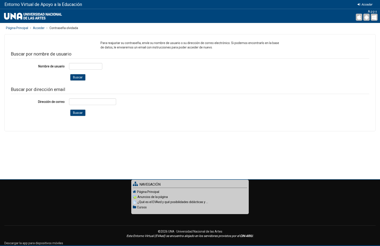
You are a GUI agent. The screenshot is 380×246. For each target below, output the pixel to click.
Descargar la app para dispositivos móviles (33, 243)
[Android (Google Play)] (366, 17)
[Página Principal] (31, 16)
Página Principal (148, 192)
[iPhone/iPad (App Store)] (359, 17)
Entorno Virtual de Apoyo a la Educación (43, 4)
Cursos (142, 207)
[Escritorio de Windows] (374, 17)
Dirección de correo (51, 102)
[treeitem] (190, 191)
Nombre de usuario (51, 66)
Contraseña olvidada (63, 28)
